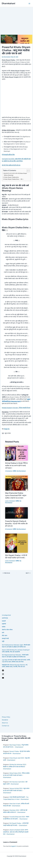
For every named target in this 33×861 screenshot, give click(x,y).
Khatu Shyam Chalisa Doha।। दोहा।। (14, 179)
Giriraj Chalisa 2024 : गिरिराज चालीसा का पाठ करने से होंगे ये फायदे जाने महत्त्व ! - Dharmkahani (16, 775)
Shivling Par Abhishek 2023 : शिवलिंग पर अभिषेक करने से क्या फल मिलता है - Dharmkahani (15, 767)
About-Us (5, 723)
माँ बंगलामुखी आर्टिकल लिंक (8, 154)
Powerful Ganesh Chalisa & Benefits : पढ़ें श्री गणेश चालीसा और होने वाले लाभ (16, 523)
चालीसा (14, 471)
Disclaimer (5, 720)
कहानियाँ (4, 624)
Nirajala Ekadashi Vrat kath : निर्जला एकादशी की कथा (16, 408)
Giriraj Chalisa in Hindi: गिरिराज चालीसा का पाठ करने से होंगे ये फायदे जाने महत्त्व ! (16, 465)
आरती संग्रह (5, 618)
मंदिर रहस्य (4, 635)
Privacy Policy (6, 717)
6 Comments (8, 529)
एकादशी (4, 621)
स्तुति (3, 641)
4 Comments (8, 471)
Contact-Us (5, 726)
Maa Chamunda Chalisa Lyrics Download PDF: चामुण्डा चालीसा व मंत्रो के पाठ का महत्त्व (15, 495)
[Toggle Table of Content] (27, 170)
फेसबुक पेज (6, 429)
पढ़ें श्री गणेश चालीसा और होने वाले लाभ (11, 165)
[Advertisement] (16, 17)
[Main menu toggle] (29, 3)
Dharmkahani (8, 3)
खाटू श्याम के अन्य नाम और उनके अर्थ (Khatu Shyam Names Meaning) (15, 174)
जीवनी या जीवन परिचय (7, 629)
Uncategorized (6, 615)
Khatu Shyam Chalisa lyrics (11, 177)
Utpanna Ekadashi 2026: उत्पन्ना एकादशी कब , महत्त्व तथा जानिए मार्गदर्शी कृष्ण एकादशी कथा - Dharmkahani (15, 832)
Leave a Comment (10, 501)
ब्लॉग (3, 632)
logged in (14, 846)
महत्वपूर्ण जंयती (5, 638)
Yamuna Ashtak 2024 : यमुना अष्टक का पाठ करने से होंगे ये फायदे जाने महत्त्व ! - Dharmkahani (16, 790)
